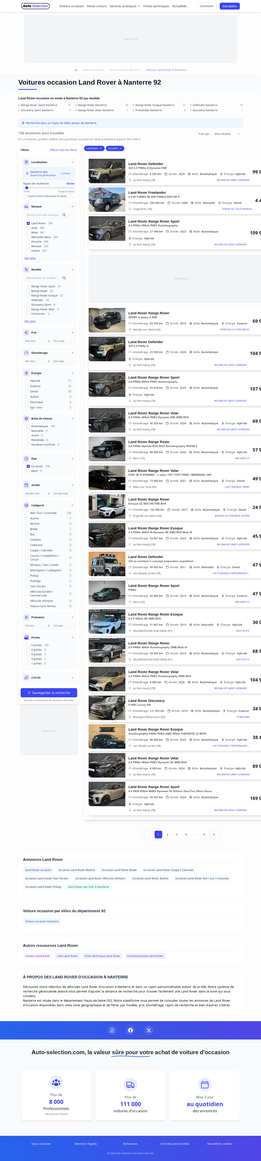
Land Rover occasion (38, 870)
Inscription (230, 6)
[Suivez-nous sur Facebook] (130, 1030)
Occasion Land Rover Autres (150, 878)
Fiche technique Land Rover (102, 956)
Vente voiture (97, 6)
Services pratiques (123, 6)
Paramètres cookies (219, 1143)
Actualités (179, 6)
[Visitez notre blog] (112, 1030)
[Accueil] (75, 69)
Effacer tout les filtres (63, 150)
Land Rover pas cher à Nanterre (88, 886)
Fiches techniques (156, 6)
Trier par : (204, 133)
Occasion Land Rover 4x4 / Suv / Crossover (202, 878)
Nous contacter (41, 1143)
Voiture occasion (71, 6)
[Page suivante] (214, 834)
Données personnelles (175, 1143)
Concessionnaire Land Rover (145, 956)
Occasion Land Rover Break (119, 870)
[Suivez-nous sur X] (148, 1030)
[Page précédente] (148, 834)
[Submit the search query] (64, 215)
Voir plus (30, 258)
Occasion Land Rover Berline (76, 870)
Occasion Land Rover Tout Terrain (46, 878)
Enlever (66, 173)
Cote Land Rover (67, 956)
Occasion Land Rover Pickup (43, 886)
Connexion (206, 6)
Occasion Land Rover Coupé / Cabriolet (168, 870)
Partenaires (130, 1143)
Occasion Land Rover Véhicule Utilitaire (100, 878)
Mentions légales (86, 1143)
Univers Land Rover (37, 956)
